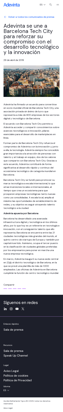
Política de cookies (16, 375)
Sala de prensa (13, 330)
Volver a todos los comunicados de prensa (31, 16)
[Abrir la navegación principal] (56, 4)
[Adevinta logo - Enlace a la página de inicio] (12, 5)
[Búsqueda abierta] (51, 4)
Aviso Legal (11, 371)
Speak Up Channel (16, 355)
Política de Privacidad (18, 380)
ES (44, 5)
